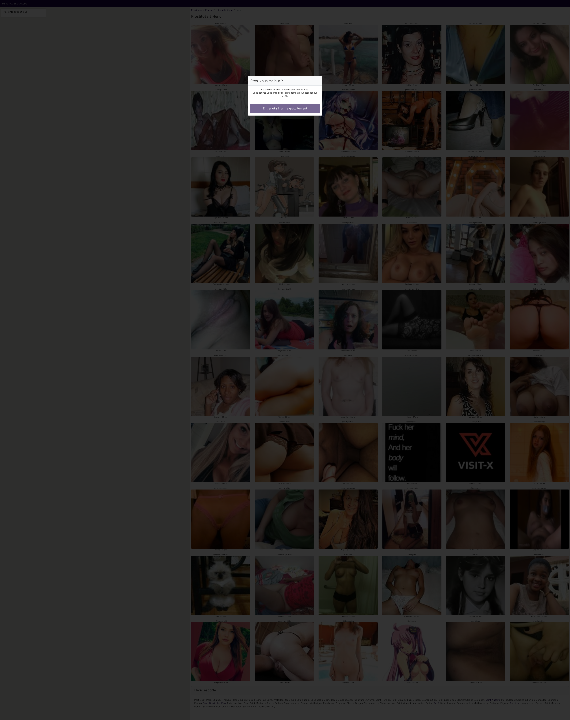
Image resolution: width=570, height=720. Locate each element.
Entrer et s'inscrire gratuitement (285, 108)
